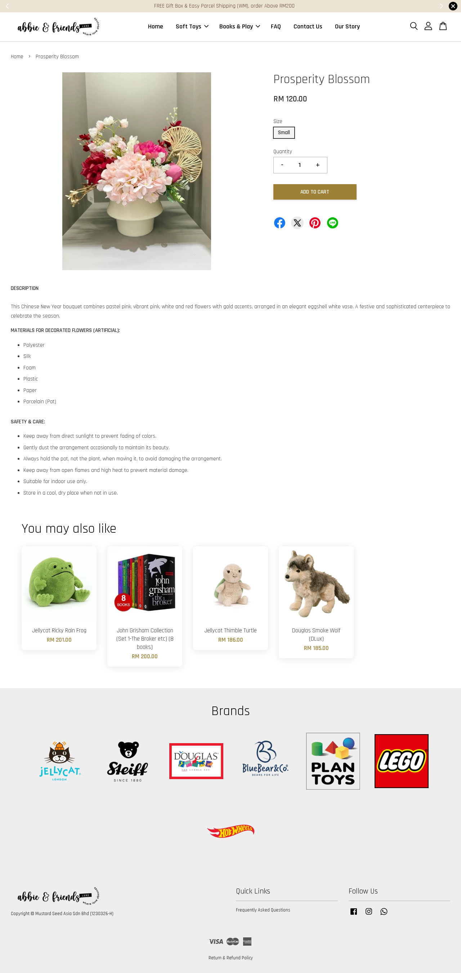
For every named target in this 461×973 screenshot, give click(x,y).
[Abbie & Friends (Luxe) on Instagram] (369, 915)
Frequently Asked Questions (263, 910)
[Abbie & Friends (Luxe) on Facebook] (354, 915)
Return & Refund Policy (231, 958)
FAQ (276, 26)
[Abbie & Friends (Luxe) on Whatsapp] (384, 915)
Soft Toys (188, 26)
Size (277, 121)
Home (155, 26)
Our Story (347, 26)
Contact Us (308, 26)
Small (284, 132)
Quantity (282, 151)
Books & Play (236, 26)
